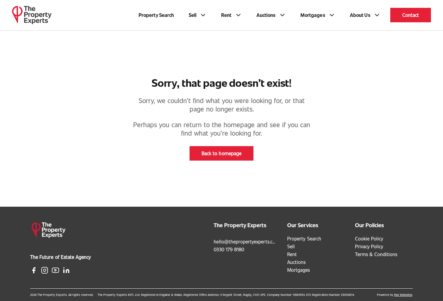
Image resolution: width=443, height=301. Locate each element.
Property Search (156, 15)
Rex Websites (403, 295)
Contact (410, 15)
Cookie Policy (369, 238)
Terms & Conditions (376, 254)
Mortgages (298, 270)
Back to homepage (221, 153)
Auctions (296, 262)
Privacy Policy (369, 246)
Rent (292, 254)
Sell (291, 246)
